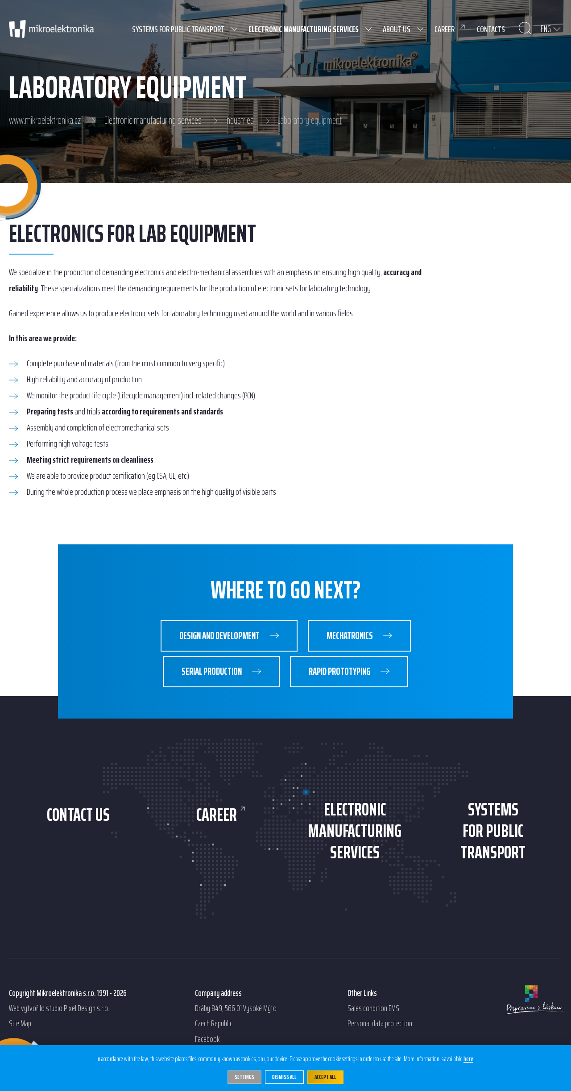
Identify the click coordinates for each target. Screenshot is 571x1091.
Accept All (325, 1077)
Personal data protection (380, 1023)
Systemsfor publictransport (492, 831)
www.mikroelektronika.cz (45, 120)
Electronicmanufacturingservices (354, 831)
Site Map (20, 1023)
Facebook (207, 1039)
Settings (244, 1077)
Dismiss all (284, 1077)
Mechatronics (350, 636)
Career (216, 815)
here (468, 1059)
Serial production (212, 671)
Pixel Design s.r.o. (86, 1008)
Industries (239, 120)
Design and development (220, 636)
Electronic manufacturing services (153, 120)
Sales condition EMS (373, 1008)
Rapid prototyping (340, 671)
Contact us (78, 815)
